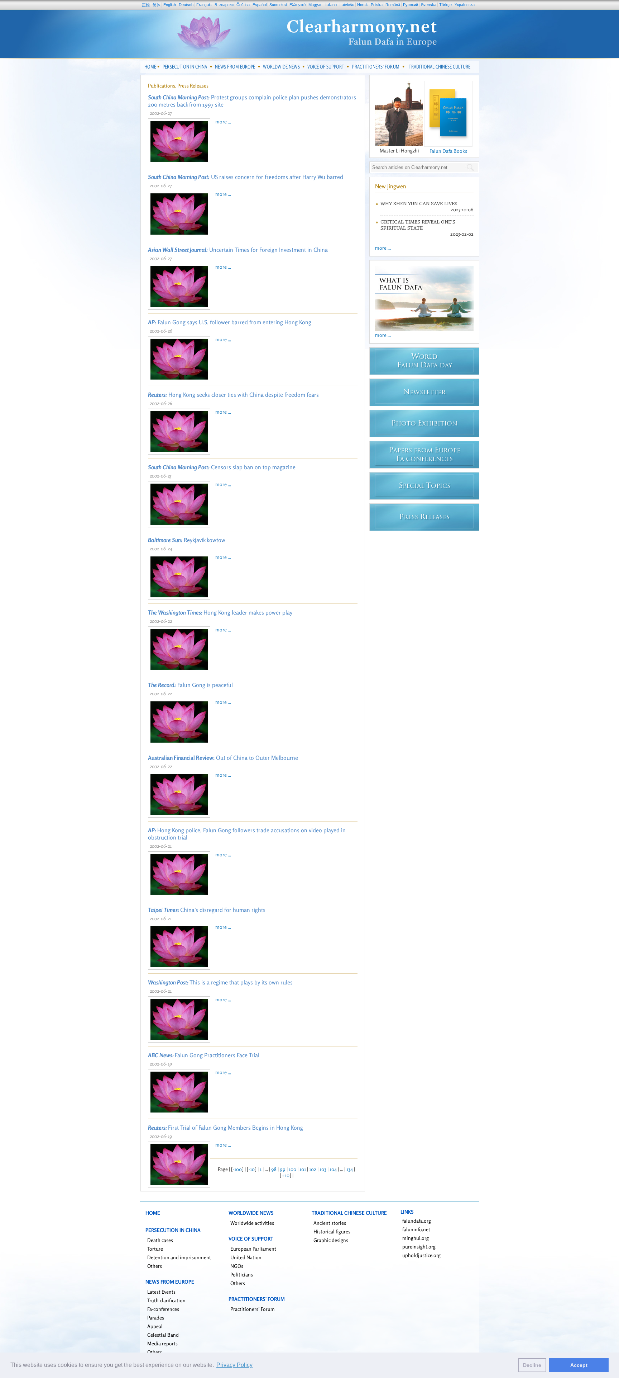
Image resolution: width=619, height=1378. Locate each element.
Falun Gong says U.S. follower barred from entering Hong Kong (229, 322)
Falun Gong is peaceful (190, 684)
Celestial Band (163, 1335)
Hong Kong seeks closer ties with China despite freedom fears (233, 394)
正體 (146, 5)
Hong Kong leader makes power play (220, 612)
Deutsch (186, 5)
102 (312, 1169)
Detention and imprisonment (179, 1257)
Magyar (315, 5)
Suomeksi (278, 5)
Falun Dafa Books (448, 151)
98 (274, 1169)
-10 (252, 1169)
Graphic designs (330, 1240)
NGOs (236, 1266)
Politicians (241, 1274)
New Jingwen (390, 186)
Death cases (160, 1240)
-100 (237, 1169)
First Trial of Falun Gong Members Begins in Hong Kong (225, 1127)
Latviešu (347, 5)
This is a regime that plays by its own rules (220, 982)
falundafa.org (416, 1221)
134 (349, 1169)
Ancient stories (329, 1223)
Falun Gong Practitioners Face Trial (203, 1055)
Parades (155, 1317)
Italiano (331, 5)
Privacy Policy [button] (234, 1365)
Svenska (428, 5)
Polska (377, 5)
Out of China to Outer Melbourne (223, 757)
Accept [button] (578, 1365)
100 (292, 1169)
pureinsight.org (419, 1246)
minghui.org (415, 1238)
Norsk (362, 5)
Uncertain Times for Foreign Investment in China (238, 249)
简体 (156, 5)
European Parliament (253, 1249)
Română (392, 5)
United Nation (245, 1257)
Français (204, 5)
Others (154, 1266)
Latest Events (161, 1292)
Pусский (410, 5)
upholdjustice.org (421, 1255)
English (169, 5)
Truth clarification (166, 1300)
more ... (223, 121)
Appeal (155, 1326)
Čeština (243, 5)
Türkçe (445, 5)
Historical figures (331, 1231)
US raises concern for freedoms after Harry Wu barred (245, 176)
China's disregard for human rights (206, 909)
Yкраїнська (465, 5)
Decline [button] (532, 1365)
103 (323, 1169)
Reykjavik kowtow (186, 540)
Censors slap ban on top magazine (222, 467)
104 (333, 1169)
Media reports (162, 1343)
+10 (285, 1175)
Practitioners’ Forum (252, 1309)
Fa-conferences (163, 1309)
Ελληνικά (297, 5)
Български (224, 5)
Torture (155, 1249)
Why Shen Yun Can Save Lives (418, 203)
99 (282, 1169)
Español (260, 5)
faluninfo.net (416, 1229)
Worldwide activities (252, 1223)
